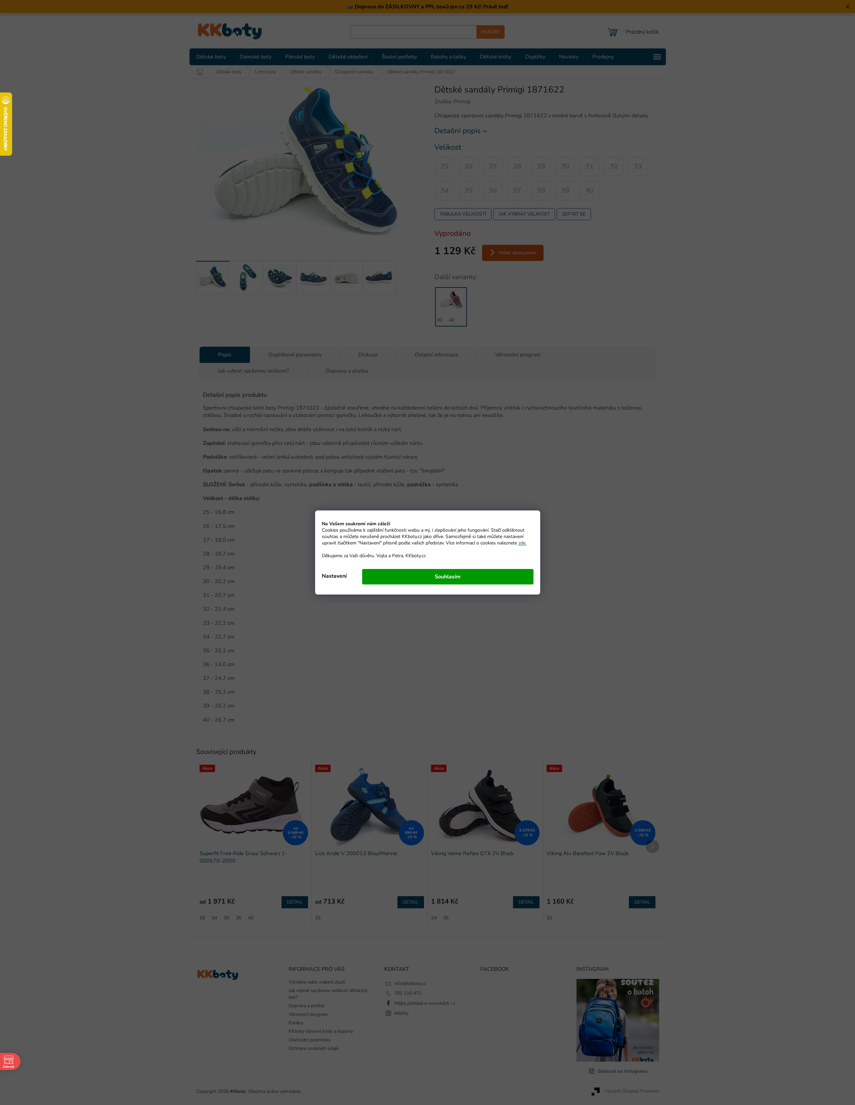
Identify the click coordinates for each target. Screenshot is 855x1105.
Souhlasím (448, 576)
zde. (522, 543)
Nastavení (334, 576)
